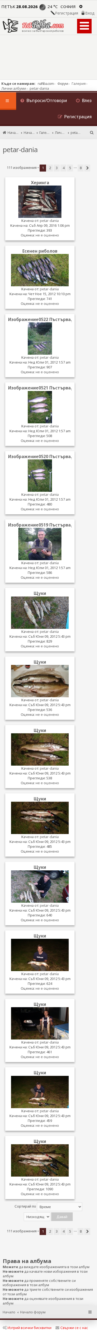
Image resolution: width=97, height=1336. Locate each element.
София (68, 6)
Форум (62, 83)
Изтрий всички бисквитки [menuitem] (29, 1327)
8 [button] (81, 167)
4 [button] (63, 167)
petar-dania (20, 149)
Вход (89, 13)
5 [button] (70, 167)
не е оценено (47, 235)
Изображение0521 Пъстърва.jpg (43, 387)
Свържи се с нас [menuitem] (74, 1327)
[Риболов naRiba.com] (33, 26)
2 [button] (50, 167)
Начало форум (33, 1312)
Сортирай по (26, 1206)
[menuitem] (43, 101)
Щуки (40, 593)
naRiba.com (46, 83)
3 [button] (57, 167)
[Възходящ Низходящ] (48, 1216)
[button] (87, 168)
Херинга (40, 182)
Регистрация (66, 13)
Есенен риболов (39, 251)
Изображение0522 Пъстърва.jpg (43, 319)
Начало (9, 1312)
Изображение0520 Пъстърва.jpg (43, 456)
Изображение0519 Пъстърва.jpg (43, 525)
